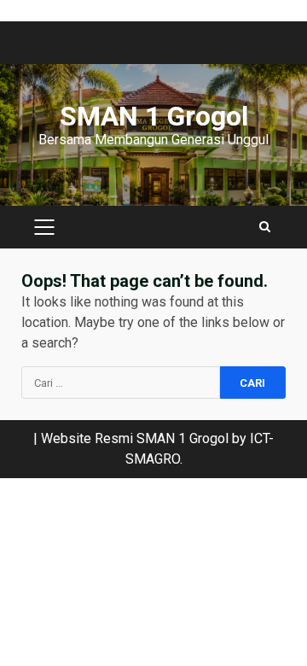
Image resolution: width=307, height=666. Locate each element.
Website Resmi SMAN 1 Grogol (135, 438)
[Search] (264, 227)
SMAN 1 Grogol (154, 116)
